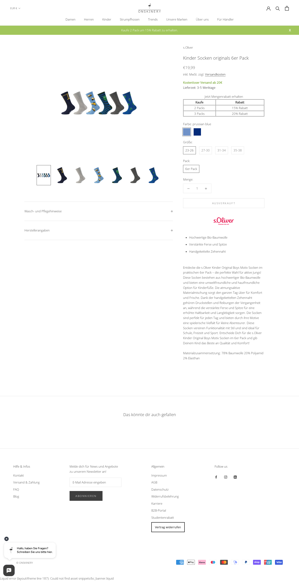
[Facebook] (216, 476)
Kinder (106, 19)
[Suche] (278, 8)
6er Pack (191, 169)
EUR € (13, 8)
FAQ (16, 489)
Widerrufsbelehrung (165, 496)
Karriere (156, 503)
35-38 (238, 150)
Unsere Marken (176, 19)
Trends (153, 19)
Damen (70, 19)
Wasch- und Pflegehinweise (43, 211)
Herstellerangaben (37, 230)
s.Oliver (188, 47)
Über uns (202, 19)
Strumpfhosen (130, 19)
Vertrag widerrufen (168, 527)
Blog (16, 496)
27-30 (205, 150)
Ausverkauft (224, 203)
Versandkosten (215, 74)
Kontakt (18, 475)
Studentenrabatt (162, 517)
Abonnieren (86, 496)
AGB (154, 482)
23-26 (189, 150)
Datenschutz (160, 489)
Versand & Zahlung (26, 482)
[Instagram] (225, 476)
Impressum (159, 475)
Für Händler (225, 19)
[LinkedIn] (235, 476)
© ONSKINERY (24, 563)
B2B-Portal (158, 510)
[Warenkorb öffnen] (287, 8)
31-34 (221, 150)
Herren (89, 19)
